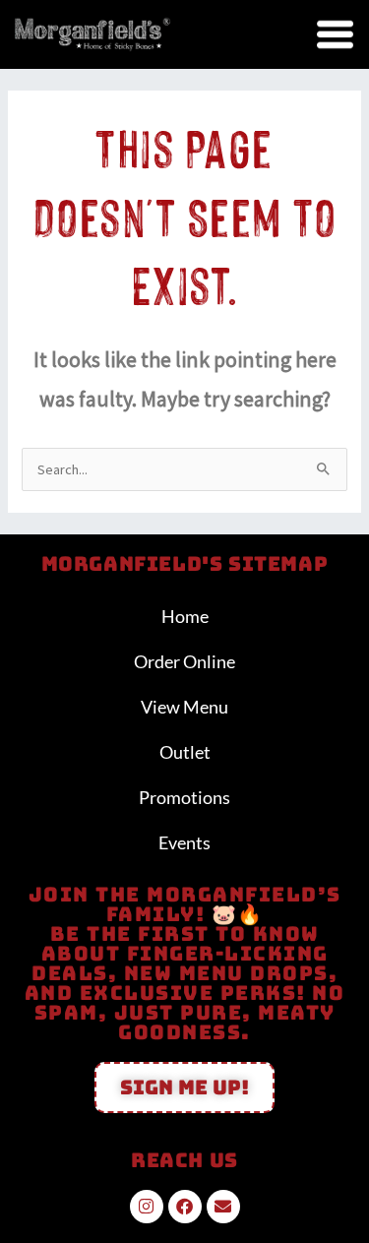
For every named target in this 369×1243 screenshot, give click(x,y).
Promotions (184, 797)
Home (185, 616)
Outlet (185, 752)
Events (184, 842)
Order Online (184, 661)
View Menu (184, 706)
